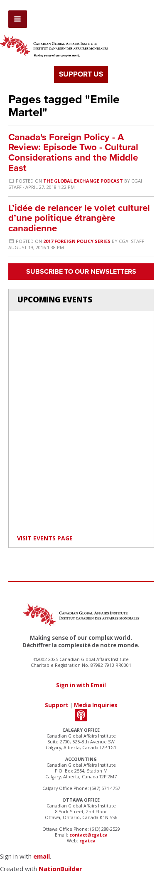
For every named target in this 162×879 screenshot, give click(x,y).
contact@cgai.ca (88, 835)
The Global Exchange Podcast (83, 181)
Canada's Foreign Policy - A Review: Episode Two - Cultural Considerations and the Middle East (73, 152)
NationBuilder (60, 868)
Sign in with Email (81, 685)
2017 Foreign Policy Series (76, 241)
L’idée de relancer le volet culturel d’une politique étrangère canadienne (79, 218)
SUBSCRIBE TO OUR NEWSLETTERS (81, 271)
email (41, 856)
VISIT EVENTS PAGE (45, 538)
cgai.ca (87, 841)
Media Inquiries (95, 705)
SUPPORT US (81, 74)
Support (57, 705)
